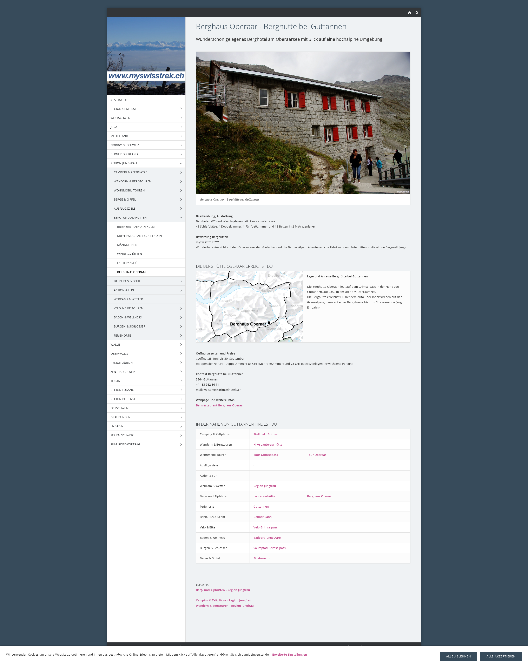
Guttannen (261, 506)
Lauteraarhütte (264, 496)
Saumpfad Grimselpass (269, 548)
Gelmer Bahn (262, 517)
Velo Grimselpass (265, 527)
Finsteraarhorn (264, 558)
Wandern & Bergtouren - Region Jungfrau (225, 606)
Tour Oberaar (316, 455)
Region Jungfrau (264, 486)
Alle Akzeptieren (501, 656)
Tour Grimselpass (265, 455)
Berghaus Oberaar (320, 496)
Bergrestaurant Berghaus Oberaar (220, 405)
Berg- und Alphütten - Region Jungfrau (223, 590)
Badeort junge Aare (267, 538)
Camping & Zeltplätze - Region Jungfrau (223, 600)
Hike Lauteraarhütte (267, 444)
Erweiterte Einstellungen (289, 654)
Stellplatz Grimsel (265, 434)
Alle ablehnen (458, 656)
